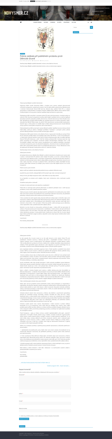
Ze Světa (59, 22)
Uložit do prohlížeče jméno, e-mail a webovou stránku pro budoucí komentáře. (40, 416)
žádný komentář (36, 60)
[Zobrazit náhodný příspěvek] (91, 22)
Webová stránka (23, 408)
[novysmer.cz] (56, 6)
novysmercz (29, 60)
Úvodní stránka (37, 22)
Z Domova (52, 22)
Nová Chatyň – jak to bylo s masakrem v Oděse (41, 2)
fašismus (42, 60)
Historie (46, 22)
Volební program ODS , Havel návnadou (58, 366)
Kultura (74, 22)
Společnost (66, 22)
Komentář (22, 374)
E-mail (21, 401)
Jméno (21, 393)
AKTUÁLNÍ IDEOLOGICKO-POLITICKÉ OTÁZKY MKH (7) (35, 362)
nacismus (46, 60)
